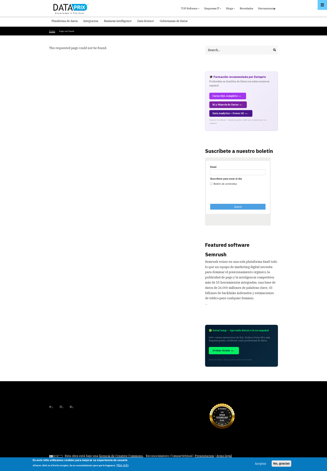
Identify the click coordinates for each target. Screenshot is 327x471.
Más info (122, 465)
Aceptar (260, 464)
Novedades (246, 8)
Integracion (90, 21)
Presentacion (204, 456)
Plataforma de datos (65, 21)
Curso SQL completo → (226, 95)
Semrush (216, 254)
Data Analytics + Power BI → (229, 113)
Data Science (145, 21)
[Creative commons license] (56, 456)
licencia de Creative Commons (121, 456)
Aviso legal (224, 456)
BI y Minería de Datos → (226, 104)
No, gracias (281, 463)
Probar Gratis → (223, 350)
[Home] (70, 8)
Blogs (231, 9)
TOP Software (190, 9)
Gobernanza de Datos (174, 21)
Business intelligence (118, 21)
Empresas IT (213, 9)
